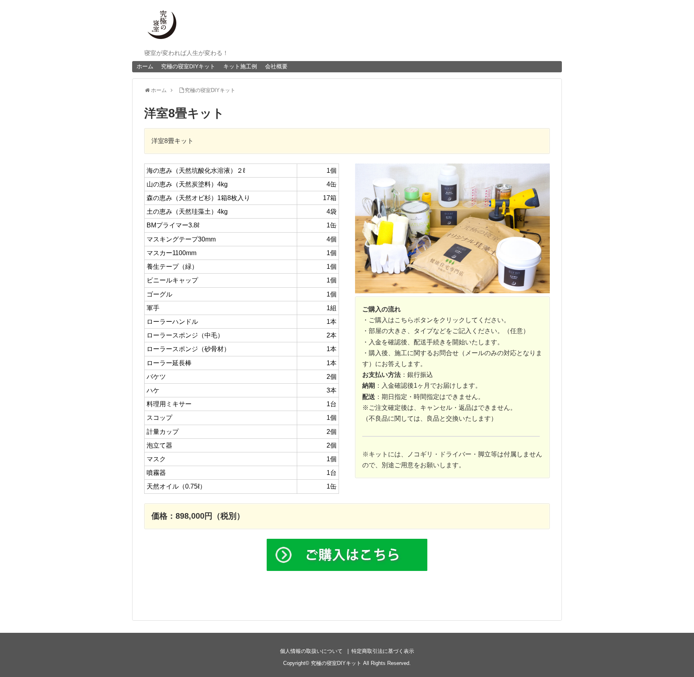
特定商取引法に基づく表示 (382, 651)
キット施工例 (240, 66)
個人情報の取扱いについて (311, 651)
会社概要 (276, 66)
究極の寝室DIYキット (188, 66)
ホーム (145, 66)
